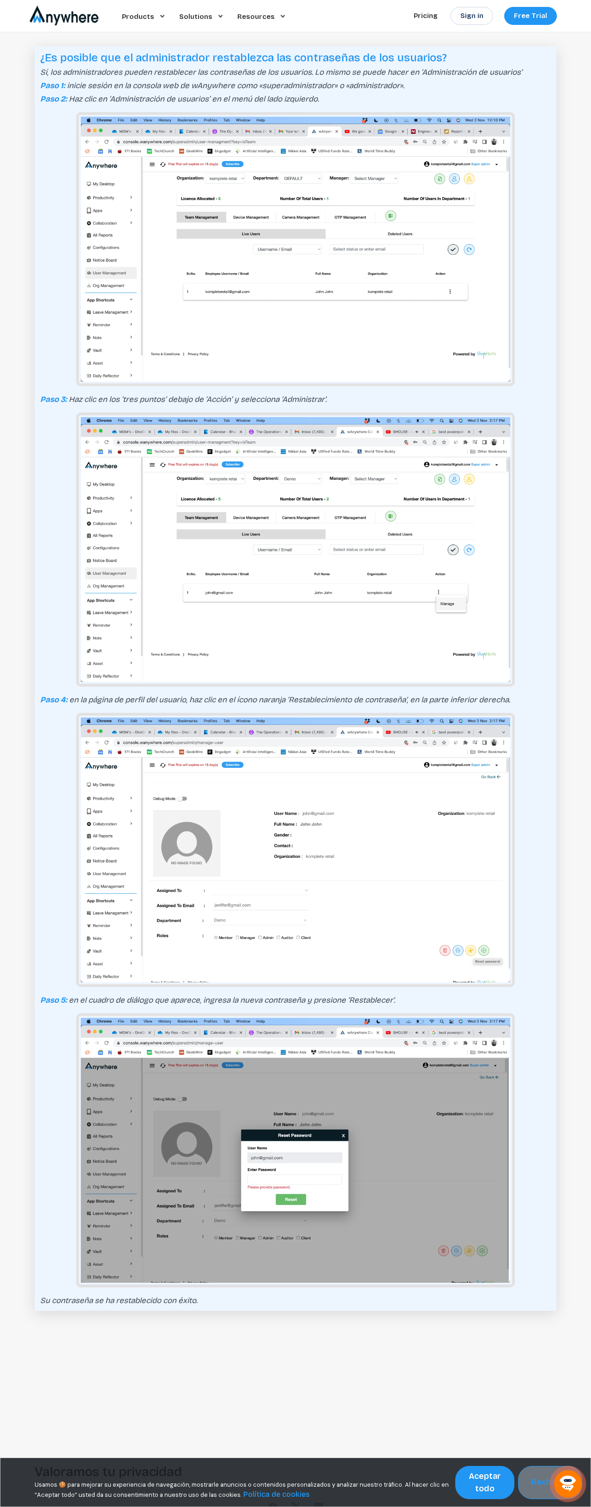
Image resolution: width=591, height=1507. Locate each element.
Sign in (471, 16)
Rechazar (550, 1482)
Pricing (426, 16)
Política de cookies (276, 1494)
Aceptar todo (485, 1482)
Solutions (196, 16)
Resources (257, 16)
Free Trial (530, 16)
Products (139, 16)
